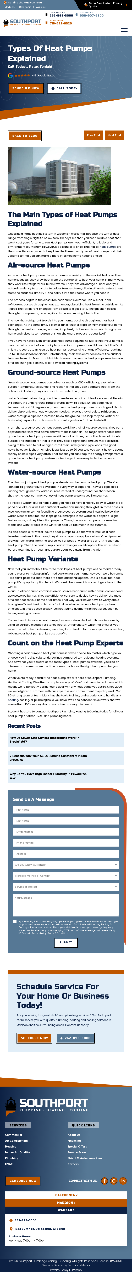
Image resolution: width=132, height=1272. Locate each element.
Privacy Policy (39, 933)
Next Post (114, 135)
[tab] (66, 1195)
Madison (10, 7)
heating (13, 700)
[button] (124, 30)
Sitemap (76, 1270)
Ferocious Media (79, 1265)
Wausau (41, 7)
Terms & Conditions (58, 933)
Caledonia (25, 7)
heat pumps (108, 247)
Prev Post (93, 135)
